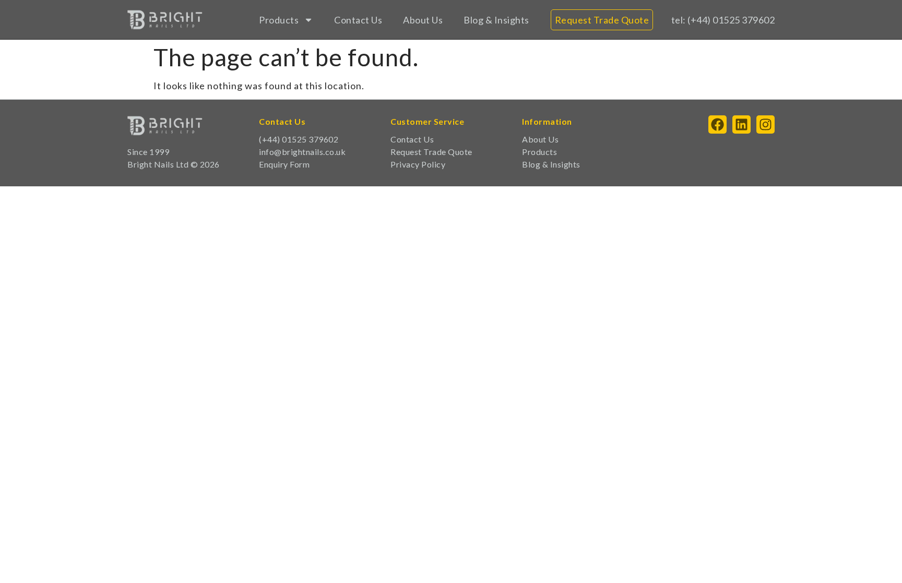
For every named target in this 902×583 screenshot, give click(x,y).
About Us (423, 20)
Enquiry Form (284, 164)
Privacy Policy (417, 164)
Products (279, 20)
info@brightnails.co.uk (302, 152)
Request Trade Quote (431, 152)
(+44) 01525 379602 (298, 139)
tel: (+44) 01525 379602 (723, 20)
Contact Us (358, 20)
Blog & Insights (496, 20)
